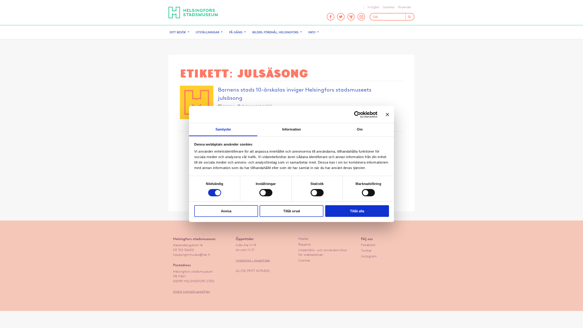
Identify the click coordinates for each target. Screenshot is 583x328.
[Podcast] (351, 16)
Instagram (369, 256)
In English (373, 7)
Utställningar (207, 32)
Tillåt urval (291, 211)
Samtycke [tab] (223, 129)
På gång (236, 32)
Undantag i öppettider (253, 260)
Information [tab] (291, 129)
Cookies (304, 260)
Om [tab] (360, 129)
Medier (303, 239)
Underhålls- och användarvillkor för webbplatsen (322, 252)
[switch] (265, 192)
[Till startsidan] (193, 12)
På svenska (404, 7)
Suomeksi (388, 7)
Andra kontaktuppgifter (191, 291)
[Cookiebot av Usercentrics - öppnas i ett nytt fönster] (357, 114)
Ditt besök (178, 32)
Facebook (368, 245)
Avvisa (226, 211)
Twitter (366, 250)
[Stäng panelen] (387, 114)
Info (311, 32)
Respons (304, 244)
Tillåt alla (357, 211)
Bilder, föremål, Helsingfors (275, 32)
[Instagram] (361, 16)
